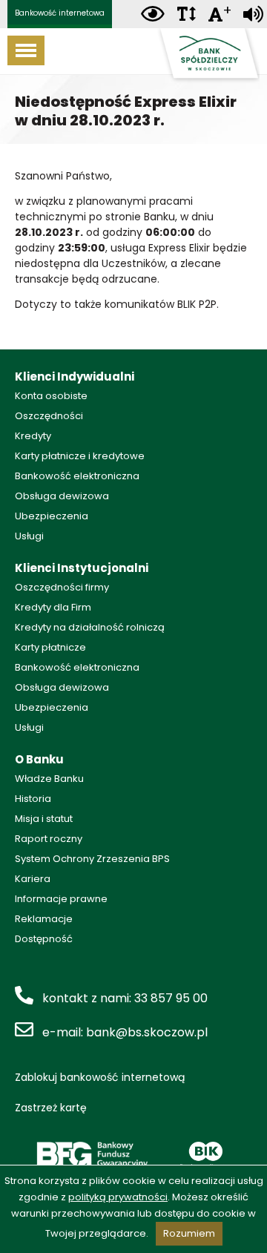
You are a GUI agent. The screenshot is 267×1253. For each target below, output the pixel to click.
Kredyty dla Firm (53, 607)
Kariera (32, 879)
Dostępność (44, 939)
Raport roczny (48, 839)
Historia (33, 799)
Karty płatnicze (50, 647)
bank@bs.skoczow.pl (147, 1032)
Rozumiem (189, 1233)
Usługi (29, 536)
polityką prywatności (118, 1197)
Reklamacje (44, 919)
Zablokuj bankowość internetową (100, 1077)
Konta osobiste (51, 396)
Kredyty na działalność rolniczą (90, 627)
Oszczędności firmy (62, 587)
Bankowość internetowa (60, 13)
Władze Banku (49, 779)
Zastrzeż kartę (51, 1107)
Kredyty (33, 436)
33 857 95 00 (171, 998)
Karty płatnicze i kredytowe (80, 456)
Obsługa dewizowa (62, 496)
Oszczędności (49, 416)
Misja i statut (44, 819)
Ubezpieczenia (51, 516)
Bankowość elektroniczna (77, 476)
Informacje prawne (61, 899)
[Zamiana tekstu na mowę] (253, 14)
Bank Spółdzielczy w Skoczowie (208, 56)
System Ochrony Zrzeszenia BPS (92, 859)
